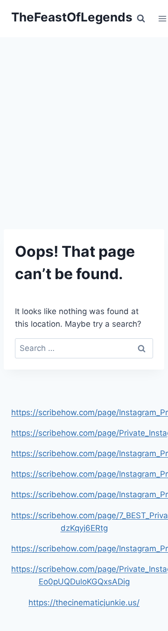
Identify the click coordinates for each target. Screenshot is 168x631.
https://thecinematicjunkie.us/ (84, 602)
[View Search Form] (141, 18)
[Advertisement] (84, 126)
